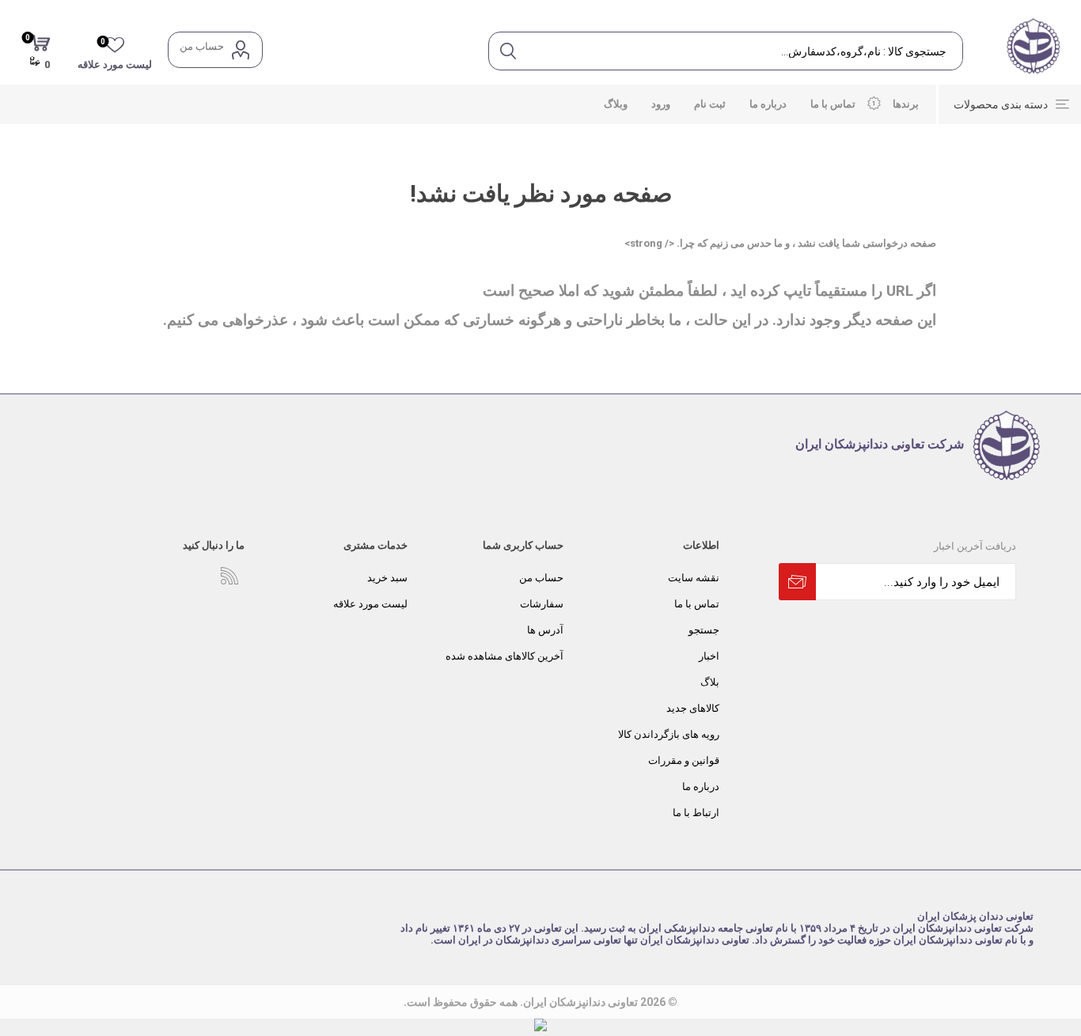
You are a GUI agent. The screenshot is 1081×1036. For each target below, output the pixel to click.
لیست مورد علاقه (370, 604)
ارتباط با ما (696, 813)
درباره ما (700, 786)
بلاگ (709, 682)
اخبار (709, 656)
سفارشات (541, 604)
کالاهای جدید (692, 708)
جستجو (703, 630)
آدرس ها (545, 630)
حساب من (202, 46)
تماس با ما (696, 604)
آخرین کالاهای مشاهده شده (504, 656)
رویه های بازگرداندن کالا (668, 734)
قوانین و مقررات (683, 760)
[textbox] (744, 51)
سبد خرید (387, 578)
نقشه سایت (693, 578)
